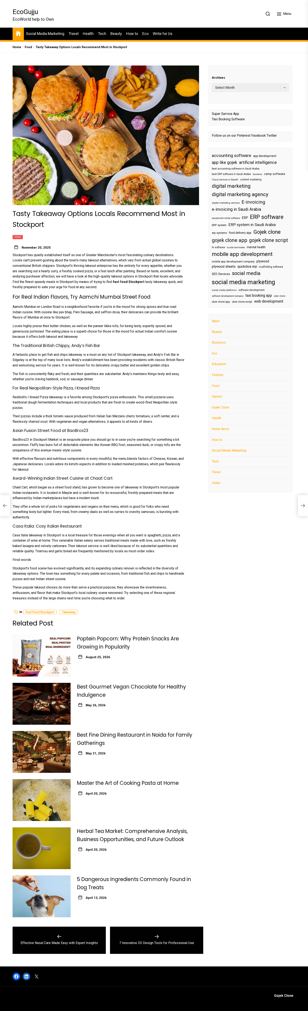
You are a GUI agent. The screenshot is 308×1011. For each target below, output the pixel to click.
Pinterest (243, 135)
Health (88, 33)
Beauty (116, 33)
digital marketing (231, 186)
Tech (102, 33)
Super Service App (225, 114)
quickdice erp (247, 267)
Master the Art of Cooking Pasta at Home (128, 783)
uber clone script (242, 301)
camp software (274, 174)
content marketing (250, 179)
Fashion (217, 375)
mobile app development (242, 254)
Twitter (272, 135)
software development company (227, 296)
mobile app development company (233, 261)
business (257, 174)
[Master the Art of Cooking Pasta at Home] (42, 800)
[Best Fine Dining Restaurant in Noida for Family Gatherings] (42, 752)
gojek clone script (268, 240)
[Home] (18, 33)
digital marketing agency (240, 194)
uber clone (279, 296)
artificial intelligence (258, 162)
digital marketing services (226, 203)
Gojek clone (267, 232)
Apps (216, 321)
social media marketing (243, 282)
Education (219, 364)
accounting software (231, 155)
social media (246, 273)
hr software (218, 247)
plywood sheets (224, 267)
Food (18, 237)
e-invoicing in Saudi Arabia (236, 209)
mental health (256, 247)
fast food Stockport (40, 612)
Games (217, 396)
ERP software (266, 217)
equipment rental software (226, 218)
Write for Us (162, 33)
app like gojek (224, 162)
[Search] (268, 14)
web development (268, 301)
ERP (245, 218)
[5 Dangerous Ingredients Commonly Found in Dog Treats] (42, 896)
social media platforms (224, 290)
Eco (145, 33)
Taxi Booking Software (228, 119)
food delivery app (240, 233)
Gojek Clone (220, 407)
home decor (220, 429)
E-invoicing (253, 202)
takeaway (69, 612)
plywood (262, 261)
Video (216, 483)
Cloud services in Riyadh (225, 179)
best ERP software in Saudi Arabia (231, 174)
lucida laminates (236, 247)
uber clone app (221, 301)
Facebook (258, 135)
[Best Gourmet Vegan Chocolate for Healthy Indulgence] (42, 704)
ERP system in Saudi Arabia (252, 224)
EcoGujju (25, 12)
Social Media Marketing (45, 33)
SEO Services (221, 274)
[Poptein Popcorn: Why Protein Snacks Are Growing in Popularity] (42, 656)
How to (132, 33)
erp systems (219, 233)
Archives (218, 78)
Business (219, 342)
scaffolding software (271, 267)
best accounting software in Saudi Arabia (235, 168)
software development (251, 290)
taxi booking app (258, 295)
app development (264, 156)
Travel (74, 33)
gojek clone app (229, 240)
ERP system (219, 225)
